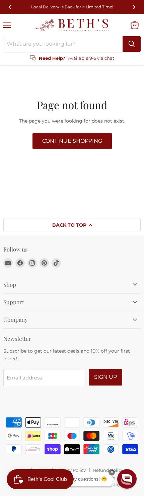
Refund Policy (108, 470)
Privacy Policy (71, 470)
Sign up (105, 377)
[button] (127, 479)
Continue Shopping (72, 141)
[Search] (132, 44)
